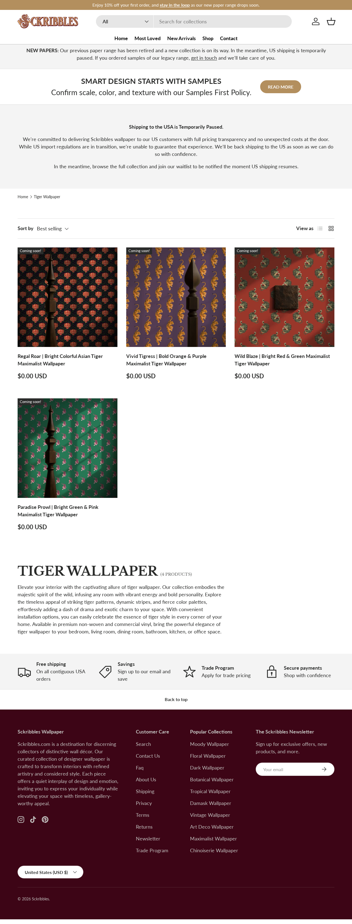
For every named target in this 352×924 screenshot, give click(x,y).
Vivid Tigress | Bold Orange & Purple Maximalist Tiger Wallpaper (166, 359)
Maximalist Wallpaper (213, 838)
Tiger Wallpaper (47, 197)
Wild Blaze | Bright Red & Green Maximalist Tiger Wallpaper (282, 359)
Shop (207, 38)
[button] (331, 21)
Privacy (144, 803)
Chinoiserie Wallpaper (214, 850)
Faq (140, 768)
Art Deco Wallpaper (212, 827)
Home (121, 38)
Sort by (26, 228)
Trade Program (152, 850)
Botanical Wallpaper (212, 779)
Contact (229, 38)
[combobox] (194, 21)
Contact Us (148, 756)
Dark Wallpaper (207, 768)
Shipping (145, 791)
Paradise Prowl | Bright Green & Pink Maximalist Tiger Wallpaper (58, 510)
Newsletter (148, 838)
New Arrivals (181, 38)
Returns (144, 827)
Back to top (176, 699)
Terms (142, 815)
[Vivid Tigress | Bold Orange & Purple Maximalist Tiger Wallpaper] (176, 297)
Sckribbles (40, 899)
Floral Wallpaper (208, 756)
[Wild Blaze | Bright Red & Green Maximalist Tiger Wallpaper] (284, 297)
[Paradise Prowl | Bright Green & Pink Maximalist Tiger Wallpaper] (67, 448)
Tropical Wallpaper (210, 791)
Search (143, 744)
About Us (146, 779)
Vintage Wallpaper (210, 815)
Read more (280, 86)
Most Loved (147, 38)
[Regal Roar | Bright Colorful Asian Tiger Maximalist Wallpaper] (67, 297)
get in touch (204, 58)
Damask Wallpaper (210, 803)
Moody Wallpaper (209, 744)
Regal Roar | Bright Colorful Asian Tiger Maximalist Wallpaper (60, 359)
